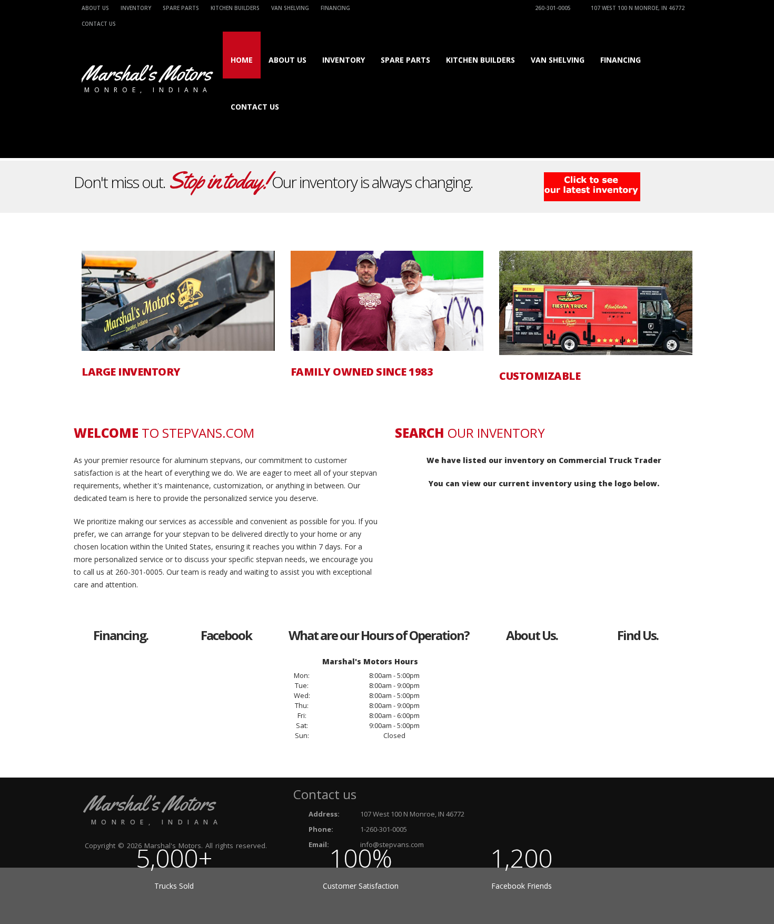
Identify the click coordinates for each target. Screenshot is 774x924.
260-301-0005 (553, 8)
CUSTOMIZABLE (539, 376)
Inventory (136, 8)
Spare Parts (181, 8)
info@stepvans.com (392, 844)
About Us (95, 8)
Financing (335, 8)
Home (242, 60)
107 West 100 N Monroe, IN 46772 (637, 8)
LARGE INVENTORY (131, 372)
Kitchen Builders (235, 8)
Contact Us (255, 107)
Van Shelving (290, 8)
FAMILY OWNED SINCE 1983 (362, 372)
